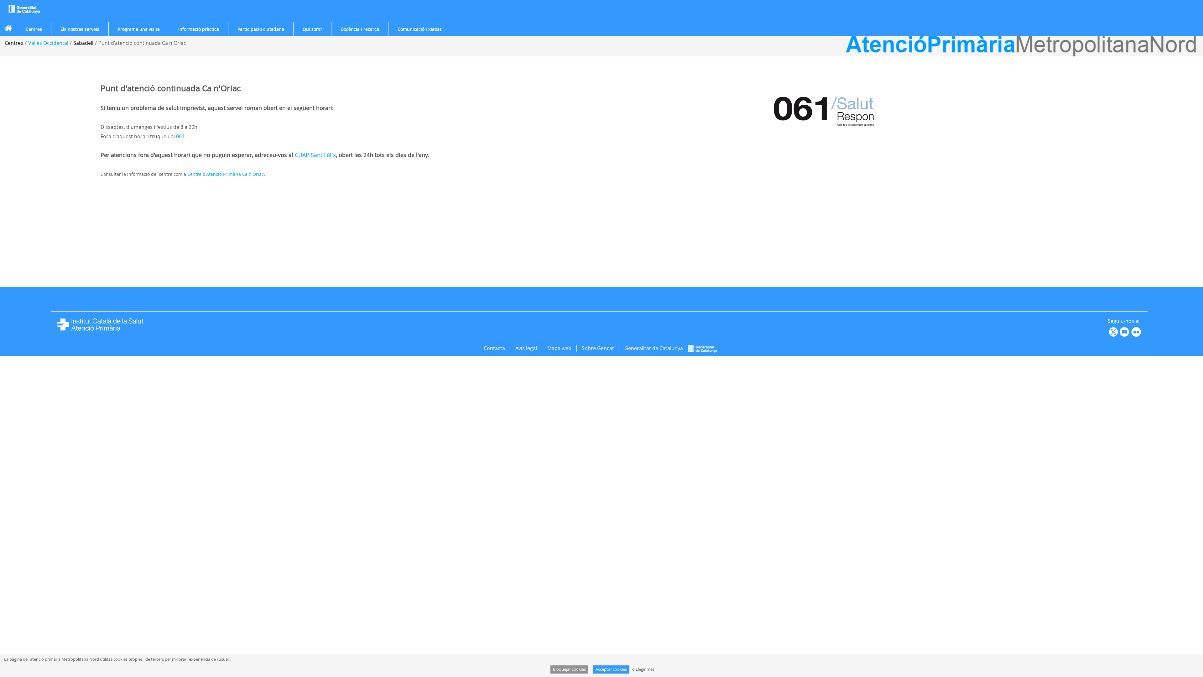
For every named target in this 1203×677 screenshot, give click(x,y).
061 (180, 136)
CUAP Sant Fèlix (315, 155)
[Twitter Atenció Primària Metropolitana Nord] (1114, 331)
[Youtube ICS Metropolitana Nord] (1108, 331)
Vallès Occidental (48, 42)
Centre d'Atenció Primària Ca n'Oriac (225, 174)
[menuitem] (34, 29)
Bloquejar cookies (569, 669)
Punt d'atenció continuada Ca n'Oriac (142, 42)
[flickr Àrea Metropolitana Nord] (1137, 331)
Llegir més (645, 669)
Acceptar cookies (611, 669)
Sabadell (83, 42)
